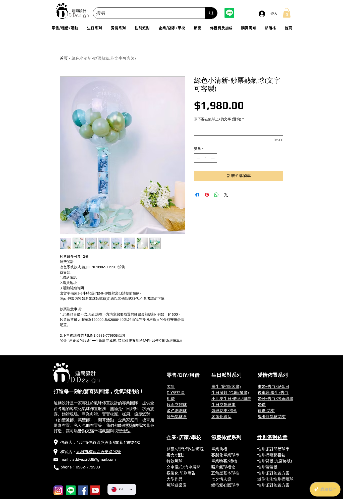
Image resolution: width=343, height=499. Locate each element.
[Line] (229, 13)
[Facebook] (83, 490)
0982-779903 (88, 467)
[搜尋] (211, 13)
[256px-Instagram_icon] (58, 490)
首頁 (64, 58)
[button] (287, 13)
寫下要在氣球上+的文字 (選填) (219, 119)
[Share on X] (226, 195)
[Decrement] (198, 158)
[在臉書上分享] (197, 195)
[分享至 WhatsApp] (216, 195)
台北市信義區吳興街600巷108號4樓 (108, 442)
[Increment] (213, 158)
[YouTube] (95, 490)
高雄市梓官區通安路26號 (98, 451)
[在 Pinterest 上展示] (207, 195)
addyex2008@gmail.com (94, 459)
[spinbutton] (205, 158)
